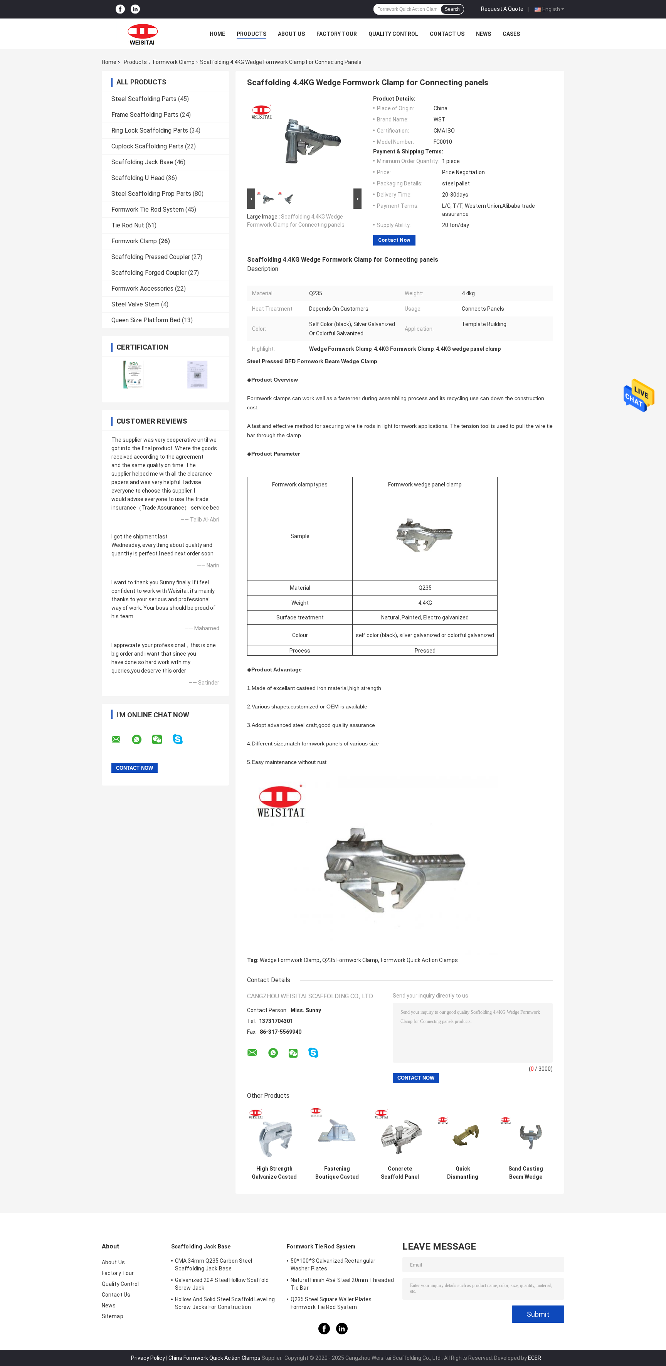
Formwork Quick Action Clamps (419, 960)
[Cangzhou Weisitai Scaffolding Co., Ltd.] (144, 33)
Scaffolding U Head (138, 178)
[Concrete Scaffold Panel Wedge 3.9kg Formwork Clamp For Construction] (400, 1134)
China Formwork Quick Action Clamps (214, 1358)
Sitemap (112, 1316)
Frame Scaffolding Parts (144, 114)
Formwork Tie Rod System (147, 209)
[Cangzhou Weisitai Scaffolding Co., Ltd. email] (121, 739)
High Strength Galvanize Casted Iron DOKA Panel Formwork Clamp (274, 1173)
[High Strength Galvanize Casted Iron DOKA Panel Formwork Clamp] (274, 1134)
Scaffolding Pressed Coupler (150, 257)
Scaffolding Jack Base (142, 162)
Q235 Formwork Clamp (350, 960)
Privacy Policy (148, 1358)
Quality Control (393, 34)
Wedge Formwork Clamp (290, 960)
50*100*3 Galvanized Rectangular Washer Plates (333, 1265)
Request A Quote (502, 9)
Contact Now (394, 240)
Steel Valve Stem (135, 304)
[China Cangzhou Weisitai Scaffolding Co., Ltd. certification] (133, 374)
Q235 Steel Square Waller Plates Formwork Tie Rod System (331, 1303)
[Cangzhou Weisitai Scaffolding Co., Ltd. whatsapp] (141, 739)
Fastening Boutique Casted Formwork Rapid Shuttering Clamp (337, 1173)
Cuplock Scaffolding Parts (147, 146)
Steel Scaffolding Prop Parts (151, 193)
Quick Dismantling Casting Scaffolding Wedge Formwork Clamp (462, 1173)
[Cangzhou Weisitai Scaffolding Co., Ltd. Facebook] (120, 9)
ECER (534, 1358)
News (483, 34)
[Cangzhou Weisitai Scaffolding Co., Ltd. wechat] (162, 739)
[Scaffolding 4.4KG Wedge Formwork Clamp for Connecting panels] (301, 141)
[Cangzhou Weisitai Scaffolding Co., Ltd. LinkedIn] (135, 9)
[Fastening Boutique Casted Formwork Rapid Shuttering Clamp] (337, 1134)
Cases (511, 34)
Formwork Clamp (174, 62)
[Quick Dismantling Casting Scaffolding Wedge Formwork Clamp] (463, 1134)
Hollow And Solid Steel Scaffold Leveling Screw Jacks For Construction (225, 1303)
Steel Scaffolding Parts (144, 99)
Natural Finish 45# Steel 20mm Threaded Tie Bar (342, 1284)
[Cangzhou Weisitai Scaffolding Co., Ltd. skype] (182, 739)
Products (251, 34)
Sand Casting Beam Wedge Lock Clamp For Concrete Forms (526, 1173)
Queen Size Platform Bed (145, 320)
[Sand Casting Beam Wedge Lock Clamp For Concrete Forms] (525, 1134)
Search (452, 9)
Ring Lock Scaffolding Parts (149, 130)
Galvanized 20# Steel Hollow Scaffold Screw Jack (222, 1284)
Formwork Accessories (142, 288)
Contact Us (447, 34)
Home (217, 34)
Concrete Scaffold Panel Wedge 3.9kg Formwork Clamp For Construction (400, 1173)
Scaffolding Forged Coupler (149, 272)
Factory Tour (336, 34)
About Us (291, 34)
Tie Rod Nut (127, 225)
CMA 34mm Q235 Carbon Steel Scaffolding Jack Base (213, 1265)
